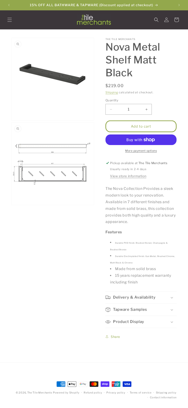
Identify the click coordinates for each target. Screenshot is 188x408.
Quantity (111, 100)
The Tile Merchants (39, 392)
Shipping (111, 92)
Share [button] (115, 337)
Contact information (163, 397)
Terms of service (141, 392)
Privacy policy (115, 392)
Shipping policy (166, 392)
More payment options (141, 150)
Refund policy (93, 392)
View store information (128, 176)
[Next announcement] (179, 5)
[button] (10, 20)
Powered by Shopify (66, 392)
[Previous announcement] (9, 5)
